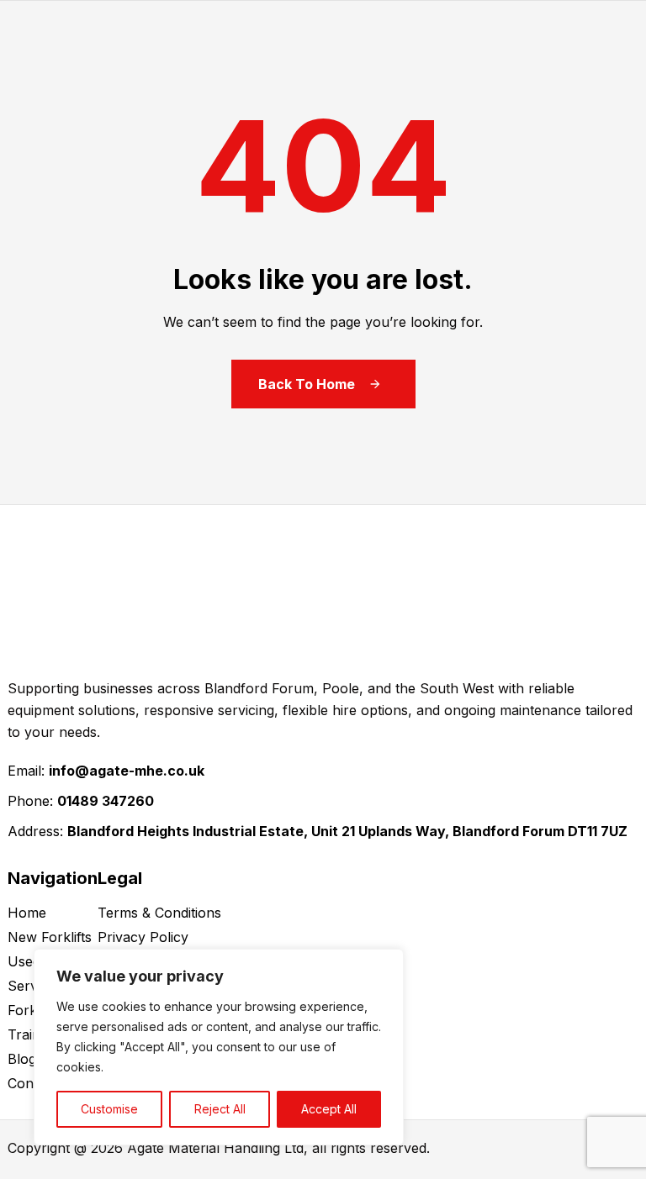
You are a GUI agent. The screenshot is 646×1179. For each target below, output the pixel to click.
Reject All (220, 1109)
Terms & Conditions (159, 912)
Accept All (329, 1109)
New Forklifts (50, 937)
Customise (109, 1109)
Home (27, 912)
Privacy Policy (143, 937)
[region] (219, 1047)
